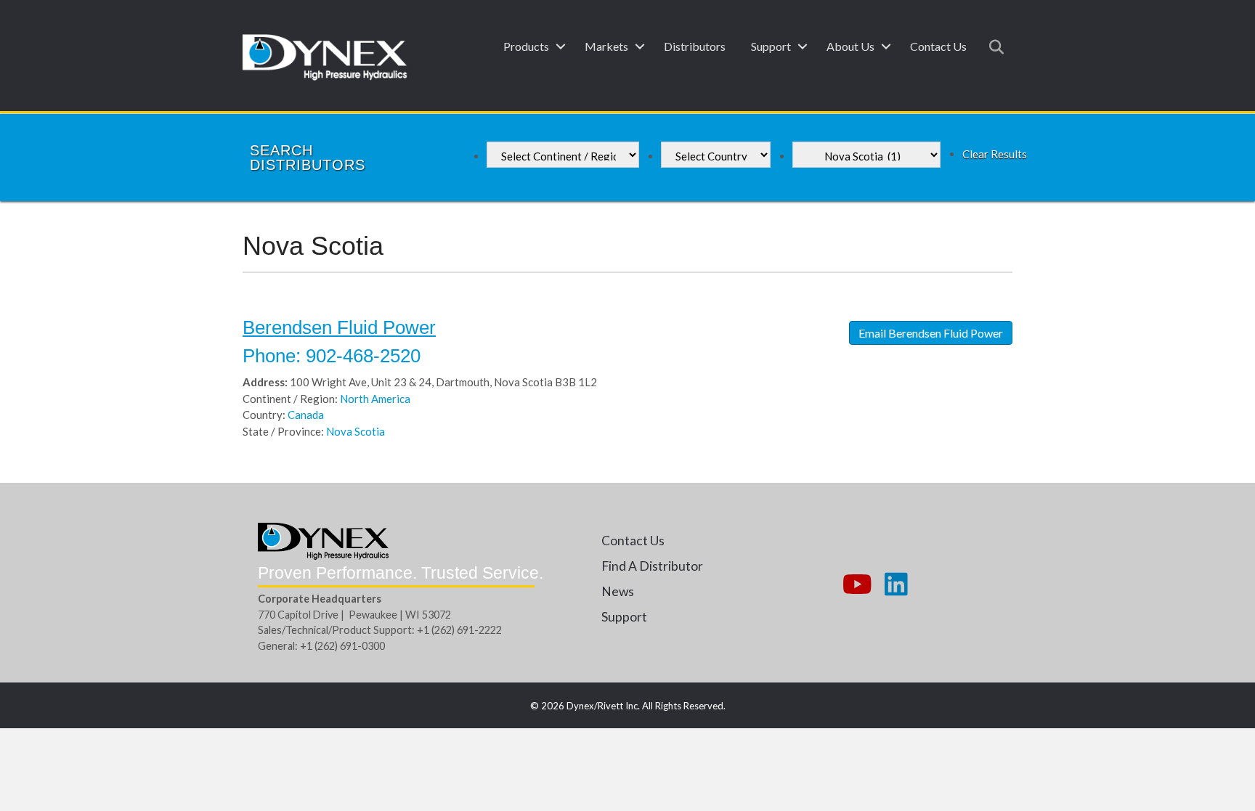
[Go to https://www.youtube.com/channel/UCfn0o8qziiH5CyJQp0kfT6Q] (855, 584)
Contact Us (938, 46)
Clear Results (994, 153)
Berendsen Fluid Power (339, 327)
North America (375, 398)
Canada (306, 414)
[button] (560, 46)
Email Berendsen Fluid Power (930, 333)
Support (771, 46)
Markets (606, 46)
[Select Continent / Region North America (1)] (563, 155)
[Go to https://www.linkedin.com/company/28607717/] (896, 584)
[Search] (992, 47)
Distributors (695, 46)
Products (526, 46)
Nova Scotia (355, 431)
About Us (850, 46)
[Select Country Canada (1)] (716, 155)
